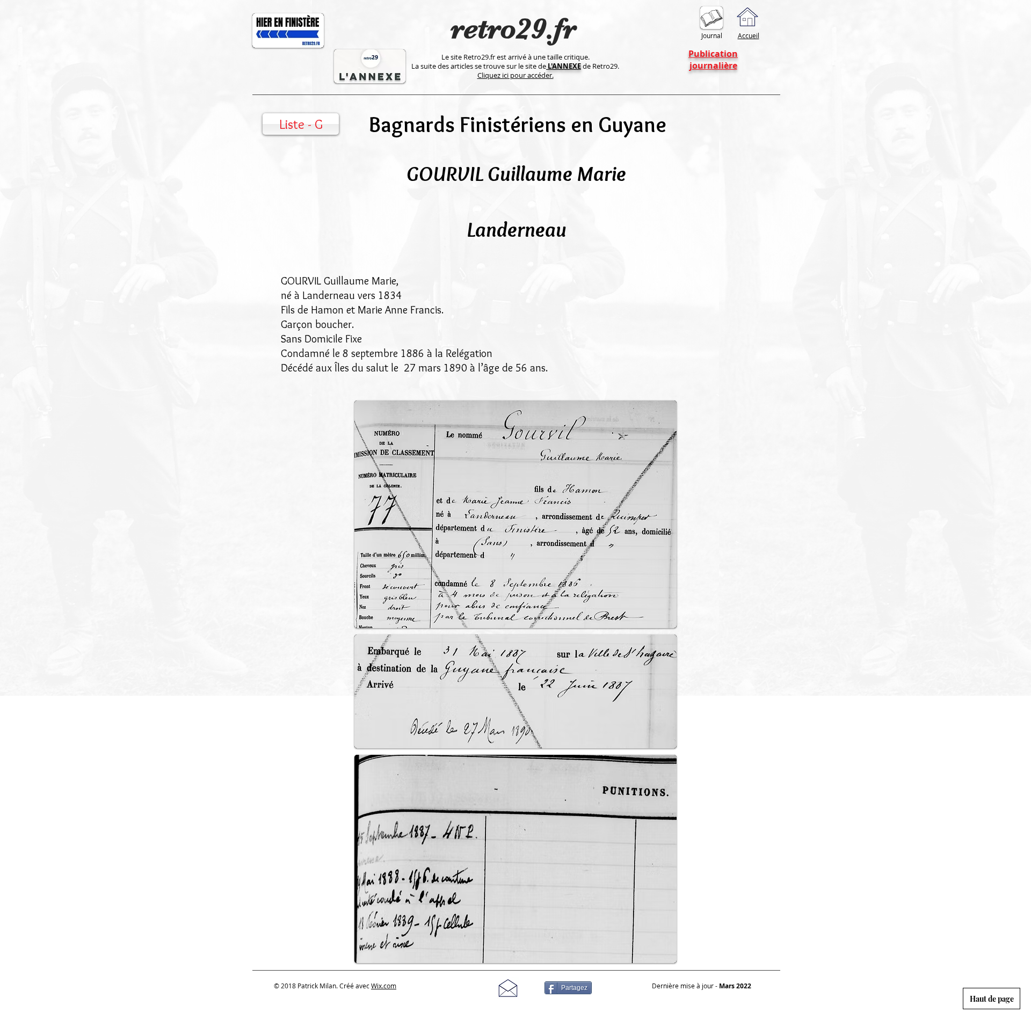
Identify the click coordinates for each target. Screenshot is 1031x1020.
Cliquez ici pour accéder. (515, 75)
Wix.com (383, 985)
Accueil (748, 35)
